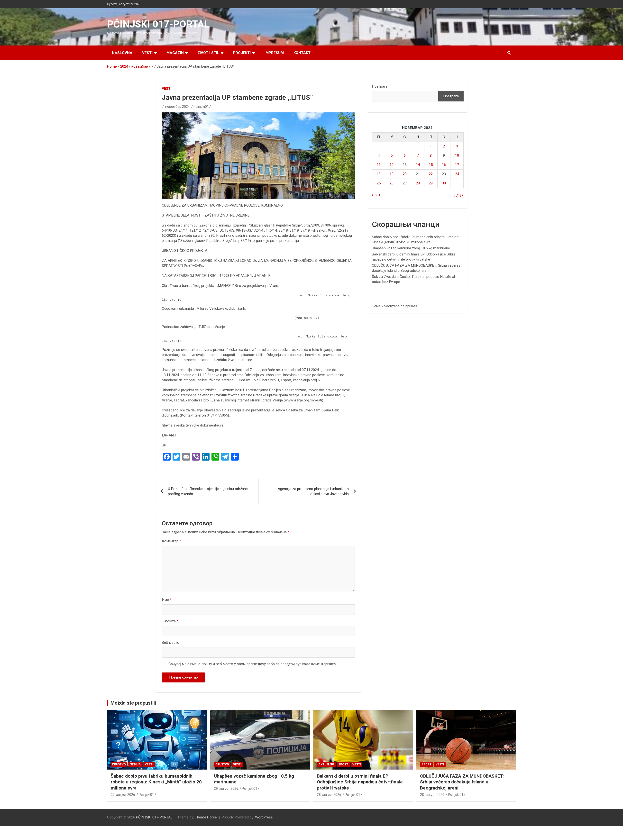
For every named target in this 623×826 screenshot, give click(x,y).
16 (444, 165)
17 (457, 165)
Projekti (242, 53)
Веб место (170, 642)
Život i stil (208, 53)
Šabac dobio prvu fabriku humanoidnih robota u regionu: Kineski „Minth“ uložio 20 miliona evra (156, 782)
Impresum (274, 53)
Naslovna (122, 53)
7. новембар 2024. (176, 107)
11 (379, 165)
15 (431, 165)
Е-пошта (170, 621)
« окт (376, 195)
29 (431, 183)
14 (418, 165)
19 (392, 174)
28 (418, 183)
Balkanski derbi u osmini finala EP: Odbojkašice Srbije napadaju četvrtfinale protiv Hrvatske (360, 782)
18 (379, 174)
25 (379, 183)
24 (457, 174)
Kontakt (302, 53)
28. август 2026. (329, 795)
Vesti (147, 53)
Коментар (171, 541)
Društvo (119, 764)
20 (405, 174)
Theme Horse (206, 817)
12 (392, 165)
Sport (343, 764)
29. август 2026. (123, 795)
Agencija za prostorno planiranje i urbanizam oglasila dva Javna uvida (313, 491)
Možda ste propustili (133, 703)
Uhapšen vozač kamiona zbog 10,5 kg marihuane (411, 248)
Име (167, 600)
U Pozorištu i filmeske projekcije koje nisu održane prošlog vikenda (208, 491)
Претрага (379, 86)
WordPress (264, 817)
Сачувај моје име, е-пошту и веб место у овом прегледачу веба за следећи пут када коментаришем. (252, 664)
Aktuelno (326, 764)
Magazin (175, 53)
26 (392, 183)
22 (431, 174)
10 (457, 155)
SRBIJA (135, 764)
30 (444, 183)
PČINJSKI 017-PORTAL (158, 24)
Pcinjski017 (202, 107)
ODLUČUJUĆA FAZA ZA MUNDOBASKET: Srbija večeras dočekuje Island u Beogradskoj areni (462, 782)
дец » (459, 195)
